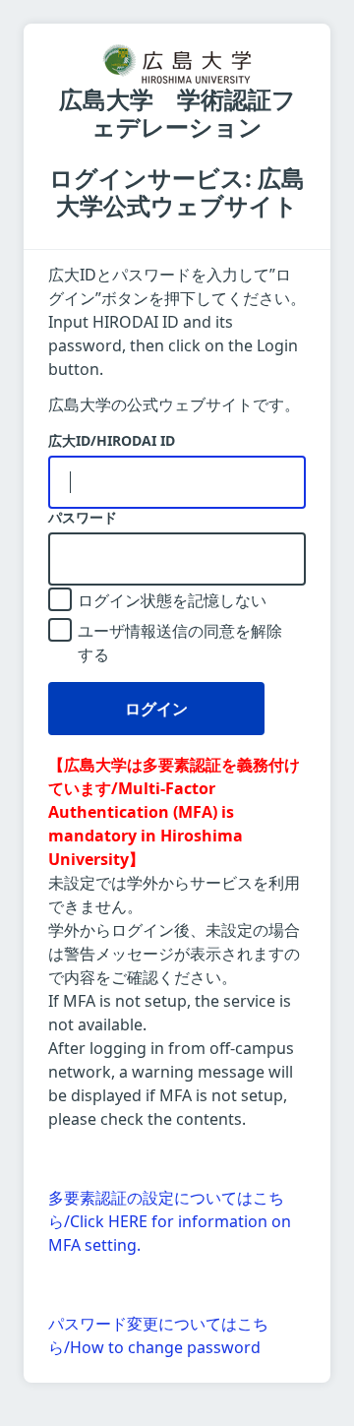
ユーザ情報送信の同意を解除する (180, 642)
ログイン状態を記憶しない (172, 600)
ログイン (156, 708)
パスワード (82, 518)
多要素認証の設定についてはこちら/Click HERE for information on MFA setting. (169, 1221)
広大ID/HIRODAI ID (111, 441)
